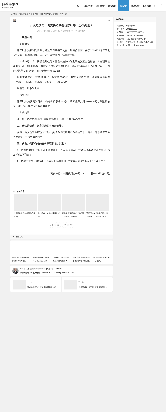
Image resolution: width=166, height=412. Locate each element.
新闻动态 (112, 6)
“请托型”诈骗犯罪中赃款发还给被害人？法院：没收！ (61, 260)
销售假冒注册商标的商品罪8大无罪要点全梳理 (20, 260)
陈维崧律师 (10, 4)
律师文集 (123, 6)
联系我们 (147, 6)
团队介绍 (88, 6)
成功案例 (135, 6)
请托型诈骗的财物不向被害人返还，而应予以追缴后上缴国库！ (97, 216)
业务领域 (100, 6)
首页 (78, 6)
